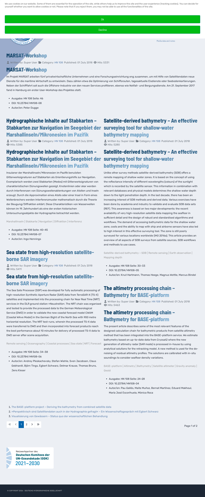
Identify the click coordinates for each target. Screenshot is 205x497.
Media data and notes (166, 40)
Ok (102, 19)
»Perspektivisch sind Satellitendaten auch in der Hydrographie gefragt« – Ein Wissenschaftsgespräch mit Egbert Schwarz (85, 411)
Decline (102, 29)
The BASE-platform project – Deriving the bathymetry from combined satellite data (61, 406)
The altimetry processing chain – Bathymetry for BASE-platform (139, 291)
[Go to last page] (38, 424)
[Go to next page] (32, 424)
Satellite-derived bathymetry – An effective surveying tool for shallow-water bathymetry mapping (150, 127)
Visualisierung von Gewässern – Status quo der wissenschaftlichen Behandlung (60, 416)
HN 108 (58, 62)
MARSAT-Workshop (26, 55)
